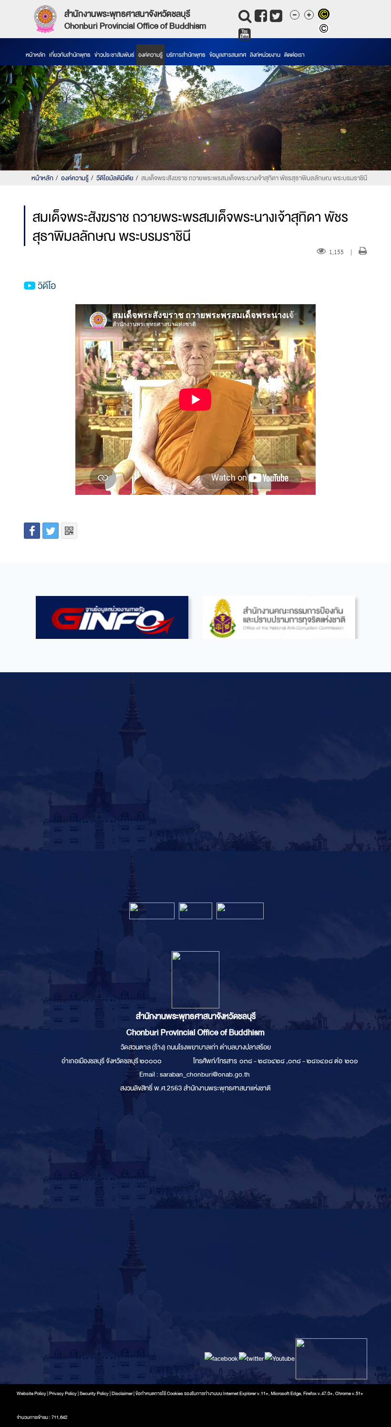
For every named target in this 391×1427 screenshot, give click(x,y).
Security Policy (94, 1393)
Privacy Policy (63, 1393)
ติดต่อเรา (294, 55)
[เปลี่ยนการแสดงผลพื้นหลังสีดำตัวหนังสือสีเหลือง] (325, 15)
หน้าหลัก (35, 55)
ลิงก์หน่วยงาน (265, 55)
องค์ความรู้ (150, 55)
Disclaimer (123, 1393)
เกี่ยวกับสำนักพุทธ (70, 55)
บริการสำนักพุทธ (186, 55)
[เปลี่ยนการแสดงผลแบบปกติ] (325, 29)
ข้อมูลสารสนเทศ (227, 55)
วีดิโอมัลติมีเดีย (115, 178)
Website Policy (31, 1393)
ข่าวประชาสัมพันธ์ (114, 55)
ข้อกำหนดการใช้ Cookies (159, 1393)
